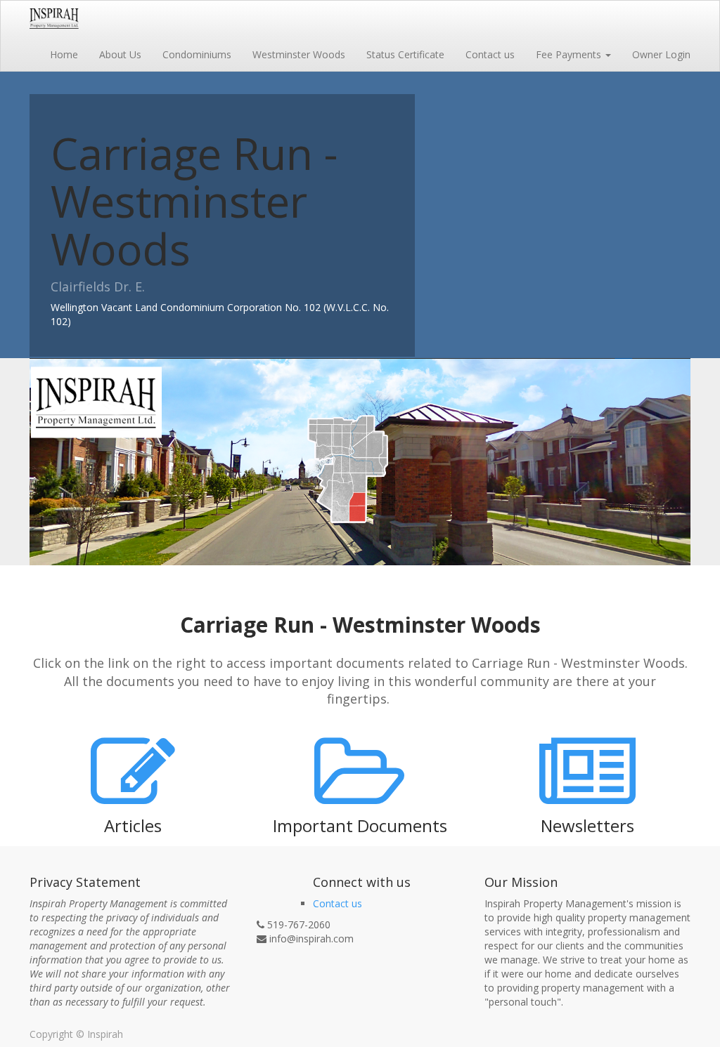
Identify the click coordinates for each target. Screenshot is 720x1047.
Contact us (337, 903)
